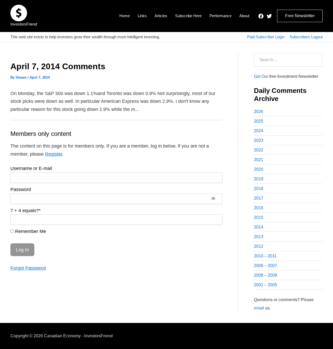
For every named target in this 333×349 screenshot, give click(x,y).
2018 (258, 188)
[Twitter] (269, 16)
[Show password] (213, 199)
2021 (258, 159)
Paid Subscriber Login (265, 37)
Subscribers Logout (306, 37)
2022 (258, 150)
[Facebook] (261, 16)
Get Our (261, 76)
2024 (258, 131)
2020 (258, 169)
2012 (258, 246)
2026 (258, 111)
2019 (258, 179)
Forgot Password (28, 268)
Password (20, 189)
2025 (258, 121)
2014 (258, 227)
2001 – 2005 (265, 285)
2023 (258, 140)
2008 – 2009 (265, 275)
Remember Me (30, 231)
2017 (258, 198)
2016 (258, 208)
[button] (300, 16)
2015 (258, 217)
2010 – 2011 (265, 256)
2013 (258, 236)
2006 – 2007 (265, 265)
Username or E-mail (31, 168)
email (259, 308)
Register (53, 154)
